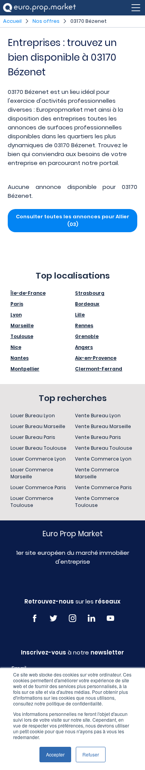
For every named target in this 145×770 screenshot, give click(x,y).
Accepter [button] (55, 754)
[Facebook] (34, 618)
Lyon (16, 314)
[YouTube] (110, 618)
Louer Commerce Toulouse (31, 501)
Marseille (22, 325)
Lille (80, 314)
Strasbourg (89, 293)
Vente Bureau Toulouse (103, 448)
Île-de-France (28, 293)
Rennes (84, 325)
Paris (16, 304)
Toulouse (21, 336)
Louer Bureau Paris (32, 437)
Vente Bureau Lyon (98, 415)
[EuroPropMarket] (39, 7)
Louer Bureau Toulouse (38, 448)
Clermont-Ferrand (98, 368)
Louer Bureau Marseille (37, 426)
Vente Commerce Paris (103, 487)
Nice (15, 347)
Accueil (12, 21)
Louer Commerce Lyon (38, 459)
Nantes (19, 358)
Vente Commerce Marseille (97, 473)
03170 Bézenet (88, 21)
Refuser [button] (90, 754)
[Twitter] (53, 618)
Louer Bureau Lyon (32, 415)
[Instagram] (72, 618)
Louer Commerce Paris (38, 487)
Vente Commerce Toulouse (97, 501)
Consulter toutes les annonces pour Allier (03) (72, 220)
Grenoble (87, 336)
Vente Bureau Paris (98, 437)
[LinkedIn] (91, 618)
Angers (84, 347)
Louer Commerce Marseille (31, 473)
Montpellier (24, 368)
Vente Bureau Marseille (103, 426)
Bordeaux (87, 304)
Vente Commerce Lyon (103, 459)
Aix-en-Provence (95, 358)
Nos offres (46, 21)
